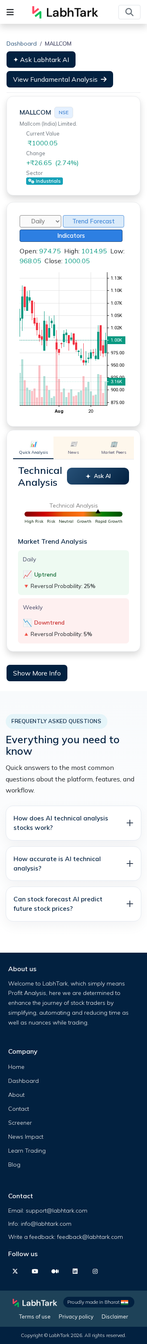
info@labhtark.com (46, 1223)
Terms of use (35, 1316)
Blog (14, 1164)
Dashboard (22, 43)
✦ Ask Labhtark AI (41, 59)
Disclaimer (115, 1316)
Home (16, 1067)
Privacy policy (76, 1316)
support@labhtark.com (56, 1210)
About (16, 1094)
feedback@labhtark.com (90, 1237)
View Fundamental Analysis (55, 79)
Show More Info (37, 673)
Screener (20, 1122)
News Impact (25, 1136)
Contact (18, 1108)
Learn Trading (27, 1150)
